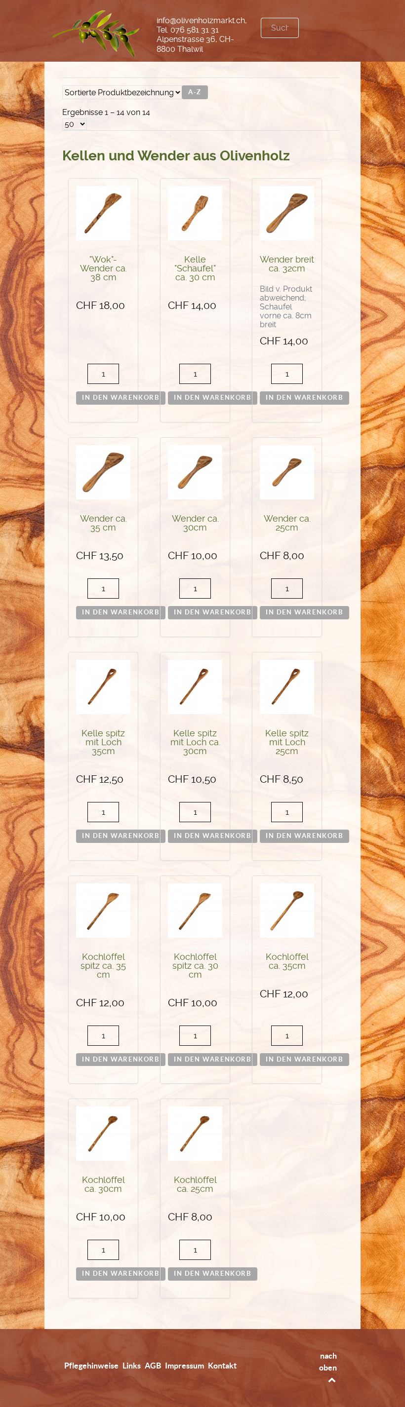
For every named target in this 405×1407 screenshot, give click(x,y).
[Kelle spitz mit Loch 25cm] (287, 686)
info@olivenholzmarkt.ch (201, 20)
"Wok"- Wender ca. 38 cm (103, 268)
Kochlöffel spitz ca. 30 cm (195, 966)
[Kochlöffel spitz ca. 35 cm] (103, 909)
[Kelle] (195, 213)
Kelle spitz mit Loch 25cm (287, 742)
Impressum (184, 1365)
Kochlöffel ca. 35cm (287, 961)
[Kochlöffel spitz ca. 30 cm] (195, 909)
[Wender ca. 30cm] (195, 471)
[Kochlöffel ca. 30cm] (103, 1133)
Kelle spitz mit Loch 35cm (103, 742)
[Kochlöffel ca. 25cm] (195, 1133)
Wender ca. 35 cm (103, 523)
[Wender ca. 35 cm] (103, 471)
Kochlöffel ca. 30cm (103, 1184)
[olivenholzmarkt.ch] (96, 32)
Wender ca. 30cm (195, 523)
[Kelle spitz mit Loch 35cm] (103, 686)
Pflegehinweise (91, 1365)
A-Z (195, 92)
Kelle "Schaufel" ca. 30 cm (195, 268)
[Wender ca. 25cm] (287, 471)
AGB (153, 1365)
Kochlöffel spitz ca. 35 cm (103, 966)
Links (131, 1365)
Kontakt (222, 1365)
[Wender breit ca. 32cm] (287, 213)
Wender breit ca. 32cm (287, 264)
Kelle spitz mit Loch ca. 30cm (195, 742)
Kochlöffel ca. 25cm (195, 1184)
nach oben (328, 1361)
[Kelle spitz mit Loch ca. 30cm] (195, 686)
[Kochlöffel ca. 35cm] (287, 909)
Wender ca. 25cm (287, 523)
